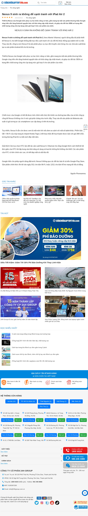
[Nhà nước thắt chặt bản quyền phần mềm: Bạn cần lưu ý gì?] (55, 190)
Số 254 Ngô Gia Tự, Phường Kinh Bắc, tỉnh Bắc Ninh (77, 427)
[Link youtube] (52, 503)
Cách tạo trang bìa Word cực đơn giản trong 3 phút (29, 347)
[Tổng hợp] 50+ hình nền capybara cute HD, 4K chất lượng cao (33, 361)
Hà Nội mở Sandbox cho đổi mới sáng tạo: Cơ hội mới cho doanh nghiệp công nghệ (33, 201)
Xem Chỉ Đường (7, 420)
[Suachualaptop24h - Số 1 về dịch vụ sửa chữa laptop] (19, 2)
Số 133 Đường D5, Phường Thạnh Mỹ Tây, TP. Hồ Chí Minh (11, 428)
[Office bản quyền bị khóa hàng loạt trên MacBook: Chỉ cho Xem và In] (12, 190)
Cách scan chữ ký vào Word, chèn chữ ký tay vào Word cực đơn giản (35, 354)
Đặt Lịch (18, 420)
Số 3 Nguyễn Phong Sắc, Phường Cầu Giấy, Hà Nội (33, 427)
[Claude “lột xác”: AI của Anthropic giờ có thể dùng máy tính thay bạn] (76, 190)
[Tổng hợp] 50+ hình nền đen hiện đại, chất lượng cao (30, 341)
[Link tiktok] (57, 503)
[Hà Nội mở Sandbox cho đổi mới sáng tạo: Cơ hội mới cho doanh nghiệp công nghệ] (33, 190)
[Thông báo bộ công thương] (80, 507)
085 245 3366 (78, 459)
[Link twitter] (36, 503)
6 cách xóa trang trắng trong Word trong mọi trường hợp (31, 334)
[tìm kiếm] (38, 3)
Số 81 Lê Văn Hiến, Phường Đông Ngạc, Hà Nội (77, 414)
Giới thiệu (6, 449)
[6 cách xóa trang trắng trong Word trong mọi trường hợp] (6, 336)
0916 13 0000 (78, 466)
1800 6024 (77, 451)
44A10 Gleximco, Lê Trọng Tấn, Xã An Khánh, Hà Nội (54, 414)
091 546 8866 (37, 482)
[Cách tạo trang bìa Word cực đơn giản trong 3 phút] (6, 349)
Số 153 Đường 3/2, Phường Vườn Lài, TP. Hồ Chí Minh (55, 427)
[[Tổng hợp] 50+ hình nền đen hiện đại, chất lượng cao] (6, 343)
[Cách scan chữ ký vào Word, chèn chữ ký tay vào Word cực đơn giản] (6, 356)
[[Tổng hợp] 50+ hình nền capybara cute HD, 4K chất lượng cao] (6, 363)
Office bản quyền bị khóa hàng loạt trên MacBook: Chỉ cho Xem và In (10, 200)
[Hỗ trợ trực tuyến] (85, 493)
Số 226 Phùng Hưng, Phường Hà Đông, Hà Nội (34, 414)
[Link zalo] (47, 503)
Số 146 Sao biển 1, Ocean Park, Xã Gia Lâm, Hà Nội (11, 414)
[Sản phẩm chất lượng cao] (80, 503)
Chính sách (6, 461)
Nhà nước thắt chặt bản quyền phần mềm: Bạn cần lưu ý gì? (54, 200)
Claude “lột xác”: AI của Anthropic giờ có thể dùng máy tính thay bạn (75, 200)
